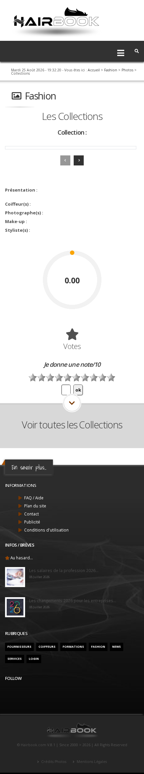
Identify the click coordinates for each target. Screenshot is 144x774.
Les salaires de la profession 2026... (63, 570)
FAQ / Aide (34, 497)
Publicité (32, 521)
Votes (72, 346)
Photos (127, 70)
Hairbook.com (33, 745)
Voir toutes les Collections (72, 424)
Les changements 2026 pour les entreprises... (72, 600)
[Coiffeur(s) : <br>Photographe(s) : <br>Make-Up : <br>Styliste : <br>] (70, 147)
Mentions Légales (91, 761)
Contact (31, 513)
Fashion (110, 70)
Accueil (94, 70)
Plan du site (35, 505)
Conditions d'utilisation (46, 530)
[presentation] (65, 160)
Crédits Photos (53, 761)
